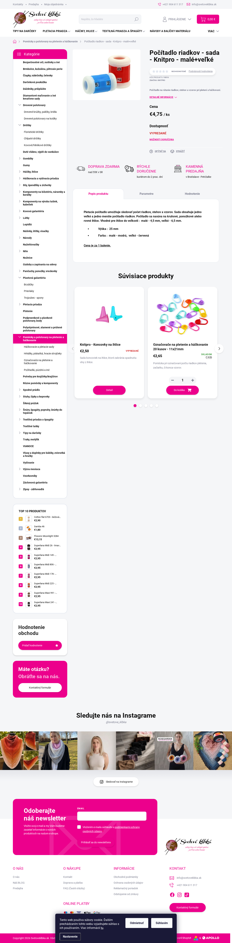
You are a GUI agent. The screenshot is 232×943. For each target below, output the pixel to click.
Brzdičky (29, 284)
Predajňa (34, 4)
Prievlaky (29, 291)
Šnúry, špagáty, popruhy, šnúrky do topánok (42, 411)
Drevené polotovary (34, 105)
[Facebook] (172, 894)
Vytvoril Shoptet (182, 937)
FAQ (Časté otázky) (74, 888)
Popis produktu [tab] (98, 193)
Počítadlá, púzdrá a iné (36, 370)
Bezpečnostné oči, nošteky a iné (41, 62)
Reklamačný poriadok (126, 888)
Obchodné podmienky (126, 876)
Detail (109, 390)
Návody (27, 237)
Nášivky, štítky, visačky (36, 231)
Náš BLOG (19, 882)
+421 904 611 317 (187, 885)
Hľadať (136, 19)
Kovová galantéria (33, 211)
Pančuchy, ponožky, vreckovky (40, 271)
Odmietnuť (137, 923)
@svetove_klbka (116, 722)
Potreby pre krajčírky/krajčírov (40, 376)
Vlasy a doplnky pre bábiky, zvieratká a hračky (44, 454)
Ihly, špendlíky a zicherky (37, 185)
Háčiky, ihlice (30, 171)
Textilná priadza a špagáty (38, 419)
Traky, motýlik (31, 439)
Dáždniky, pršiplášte (34, 88)
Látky (26, 217)
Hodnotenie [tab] (192, 193)
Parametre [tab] (147, 193)
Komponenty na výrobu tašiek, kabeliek (40, 203)
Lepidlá (27, 224)
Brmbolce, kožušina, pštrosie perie (43, 69)
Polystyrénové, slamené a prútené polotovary (42, 329)
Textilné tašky (31, 426)
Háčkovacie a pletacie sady (39, 346)
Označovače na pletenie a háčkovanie (38, 362)
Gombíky (28, 158)
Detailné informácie (161, 97)
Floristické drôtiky (34, 131)
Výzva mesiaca (31, 469)
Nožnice (27, 257)
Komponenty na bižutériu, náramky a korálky (44, 193)
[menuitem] (26, 31)
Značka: (157, 80)
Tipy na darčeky (32, 432)
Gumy (26, 165)
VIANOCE (28, 446)
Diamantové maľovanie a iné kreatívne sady (39, 97)
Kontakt (67, 876)
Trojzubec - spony (34, 297)
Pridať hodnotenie (32, 645)
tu (102, 928)
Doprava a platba (73, 882)
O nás (16, 876)
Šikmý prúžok (30, 403)
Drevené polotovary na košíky (40, 118)
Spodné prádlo (31, 389)
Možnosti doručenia (162, 139)
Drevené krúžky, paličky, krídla (40, 111)
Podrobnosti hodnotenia (201, 71)
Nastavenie (70, 936)
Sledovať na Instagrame (119, 781)
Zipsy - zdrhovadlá (33, 489)
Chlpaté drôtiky (32, 138)
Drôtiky (27, 125)
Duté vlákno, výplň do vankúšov (41, 151)
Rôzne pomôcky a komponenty (40, 383)
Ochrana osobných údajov (128, 882)
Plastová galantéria (34, 277)
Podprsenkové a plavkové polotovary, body (37, 319)
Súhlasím (162, 923)
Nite (25, 251)
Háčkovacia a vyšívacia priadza (41, 178)
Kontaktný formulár (40, 687)
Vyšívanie (28, 462)
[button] (192, 380)
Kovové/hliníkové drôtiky (37, 145)
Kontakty (18, 4)
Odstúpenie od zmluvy (126, 894)
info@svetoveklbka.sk (189, 877)
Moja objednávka (53, 4)
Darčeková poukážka (35, 82)
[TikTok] (186, 894)
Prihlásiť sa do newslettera (96, 842)
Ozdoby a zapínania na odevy (40, 264)
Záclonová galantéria (35, 482)
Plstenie (28, 311)
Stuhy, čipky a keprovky (36, 396)
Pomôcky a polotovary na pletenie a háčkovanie (43, 339)
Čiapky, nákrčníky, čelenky (38, 75)
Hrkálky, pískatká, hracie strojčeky (43, 353)
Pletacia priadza (32, 304)
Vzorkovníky (30, 475)
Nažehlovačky (31, 244)
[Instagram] (179, 894)
